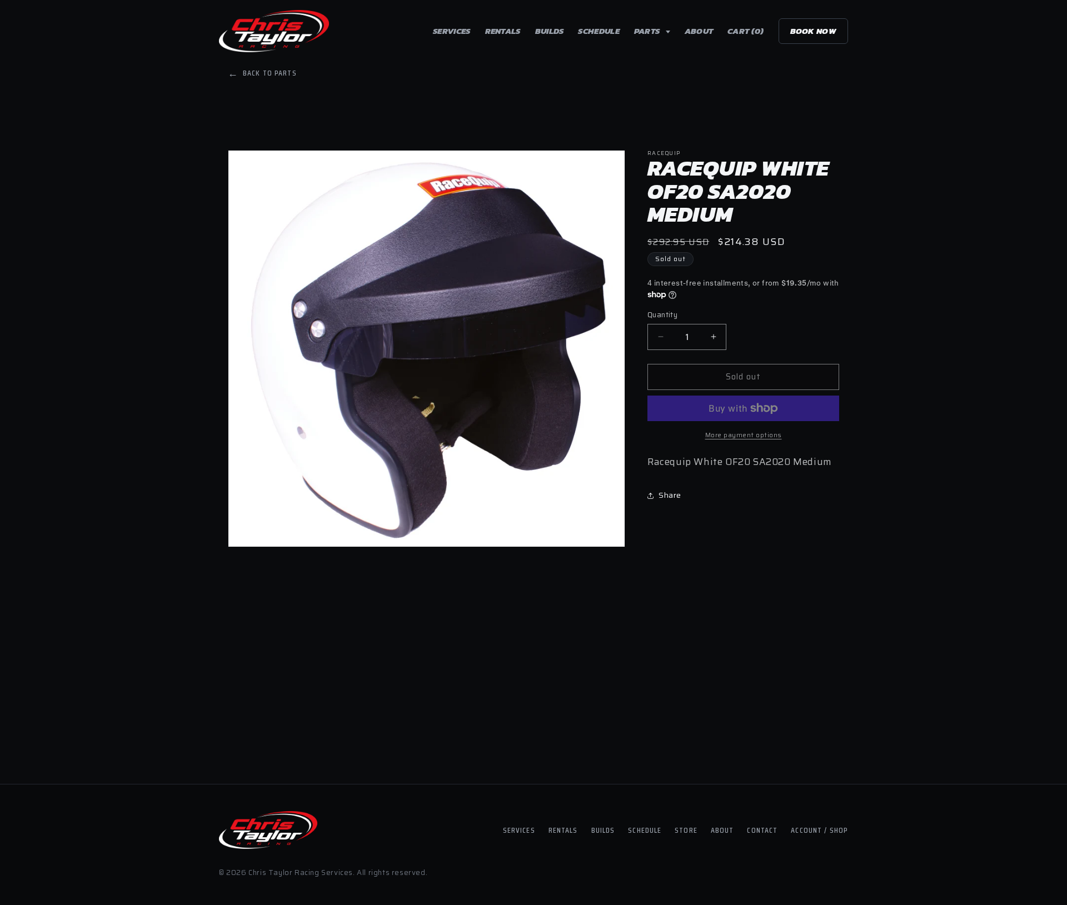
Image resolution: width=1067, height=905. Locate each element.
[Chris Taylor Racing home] (274, 31)
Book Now (813, 30)
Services (451, 30)
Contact (762, 830)
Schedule (598, 30)
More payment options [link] (743, 435)
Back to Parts (262, 73)
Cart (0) (745, 30)
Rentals (503, 30)
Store (686, 830)
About (699, 30)
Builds (549, 30)
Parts (648, 30)
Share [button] (670, 495)
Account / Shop (819, 830)
